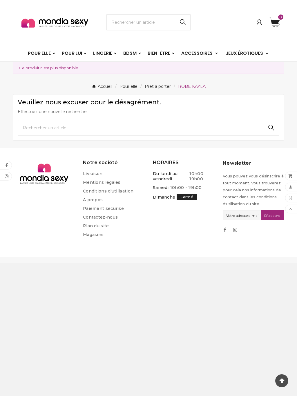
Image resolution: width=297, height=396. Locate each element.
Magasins (93, 234)
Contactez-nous (100, 217)
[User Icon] (259, 22)
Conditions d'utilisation (108, 191)
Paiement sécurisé (103, 208)
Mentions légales (102, 182)
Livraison (93, 173)
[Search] (183, 22)
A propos (93, 199)
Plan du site (96, 225)
